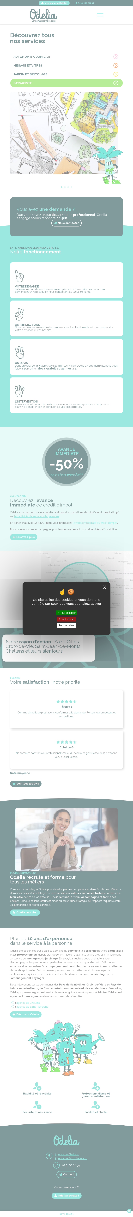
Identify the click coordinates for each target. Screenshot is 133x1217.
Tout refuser (67, 619)
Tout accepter (68, 612)
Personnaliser (67, 625)
